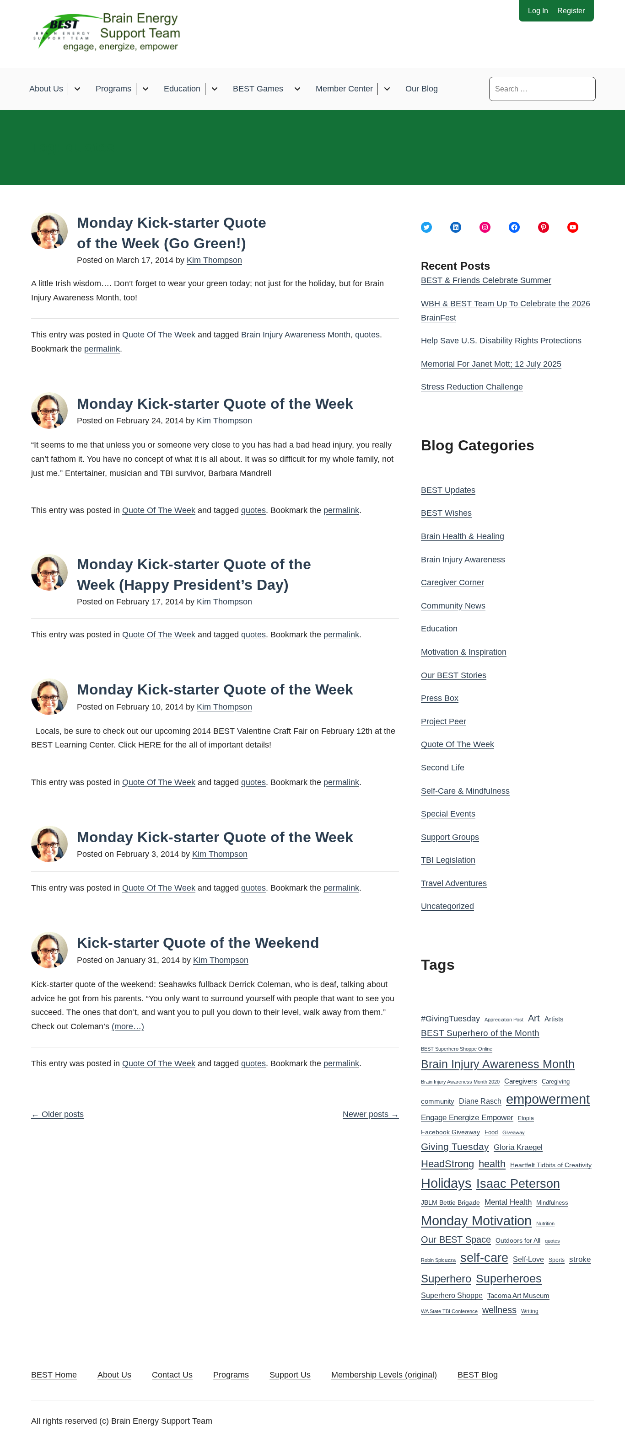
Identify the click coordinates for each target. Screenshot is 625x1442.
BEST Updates (448, 490)
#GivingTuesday (450, 1018)
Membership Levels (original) (384, 1374)
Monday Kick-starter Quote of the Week (215, 403)
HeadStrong (447, 1164)
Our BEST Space (456, 1239)
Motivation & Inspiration (463, 652)
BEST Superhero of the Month (480, 1033)
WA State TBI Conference (449, 1311)
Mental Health (508, 1202)
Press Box (439, 698)
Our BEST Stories (453, 675)
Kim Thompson (214, 260)
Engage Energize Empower (467, 1117)
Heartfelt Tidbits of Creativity (551, 1165)
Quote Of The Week (158, 334)
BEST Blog (478, 1374)
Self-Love (528, 1259)
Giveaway (513, 1132)
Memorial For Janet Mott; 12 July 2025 (491, 364)
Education (182, 88)
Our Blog (421, 88)
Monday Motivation (476, 1220)
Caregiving (556, 1081)
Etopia (526, 1118)
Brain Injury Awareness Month (295, 334)
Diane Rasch (480, 1101)
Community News (453, 605)
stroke (580, 1259)
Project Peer (443, 721)
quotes (367, 334)
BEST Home (54, 1374)
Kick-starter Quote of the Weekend (198, 943)
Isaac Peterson (518, 1183)
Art (534, 1018)
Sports (557, 1260)
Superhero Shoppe (452, 1295)
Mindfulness (552, 1203)
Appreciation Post (504, 1019)
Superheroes (509, 1278)
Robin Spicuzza (438, 1260)
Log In (538, 11)
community (437, 1101)
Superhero (446, 1278)
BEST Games (258, 88)
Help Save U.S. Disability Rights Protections (501, 340)
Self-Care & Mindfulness (465, 791)
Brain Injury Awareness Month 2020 (460, 1081)
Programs (113, 88)
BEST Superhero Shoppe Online (456, 1049)
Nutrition (545, 1223)
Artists (554, 1019)
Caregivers (520, 1081)
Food (491, 1132)
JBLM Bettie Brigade (450, 1202)
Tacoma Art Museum (518, 1295)
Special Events (448, 813)
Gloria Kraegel (518, 1147)
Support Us (290, 1374)
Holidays (446, 1183)
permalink (102, 348)
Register (571, 11)
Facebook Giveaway (450, 1132)
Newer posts (371, 1114)
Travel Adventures (454, 883)
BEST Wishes (446, 513)
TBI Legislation (448, 860)
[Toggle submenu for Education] (214, 89)
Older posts (57, 1114)
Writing (530, 1311)
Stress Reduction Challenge (472, 386)
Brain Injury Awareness (463, 559)
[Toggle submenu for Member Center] (386, 89)
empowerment (548, 1099)
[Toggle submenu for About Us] (77, 89)
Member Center (344, 88)
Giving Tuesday (455, 1146)
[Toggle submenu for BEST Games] (297, 89)
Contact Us (172, 1374)
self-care (484, 1258)
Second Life (442, 767)
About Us (46, 88)
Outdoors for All (518, 1240)
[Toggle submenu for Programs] (145, 89)
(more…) (128, 1026)
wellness (499, 1310)
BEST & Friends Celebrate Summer (486, 280)
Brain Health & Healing (462, 536)
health (492, 1164)
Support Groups (450, 837)
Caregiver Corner (452, 582)
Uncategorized (447, 906)
